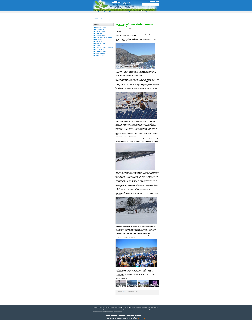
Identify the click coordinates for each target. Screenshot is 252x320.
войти (123, 291)
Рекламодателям (150, 11)
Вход (157, 1)
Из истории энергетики (100, 49)
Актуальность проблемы (101, 27)
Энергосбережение (100, 43)
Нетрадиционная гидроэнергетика (103, 37)
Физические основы (100, 29)
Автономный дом (99, 45)
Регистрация (152, 1)
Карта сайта (138, 315)
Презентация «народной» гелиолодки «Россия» (132, 286)
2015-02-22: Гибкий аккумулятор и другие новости (154, 285)
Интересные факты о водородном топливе (121, 286)
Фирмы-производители (122, 11)
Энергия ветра (98, 33)
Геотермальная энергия (101, 35)
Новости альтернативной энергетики (104, 47)
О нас (105, 11)
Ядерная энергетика (100, 53)
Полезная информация (100, 51)
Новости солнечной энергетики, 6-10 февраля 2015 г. (143, 285)
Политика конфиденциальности (118, 315)
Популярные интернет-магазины (136, 11)
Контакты (108, 315)
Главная (100, 11)
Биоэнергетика (98, 39)
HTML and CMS (141, 318)
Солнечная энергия (100, 31)
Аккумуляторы (98, 41)
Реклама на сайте (99, 55)
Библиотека (111, 11)
